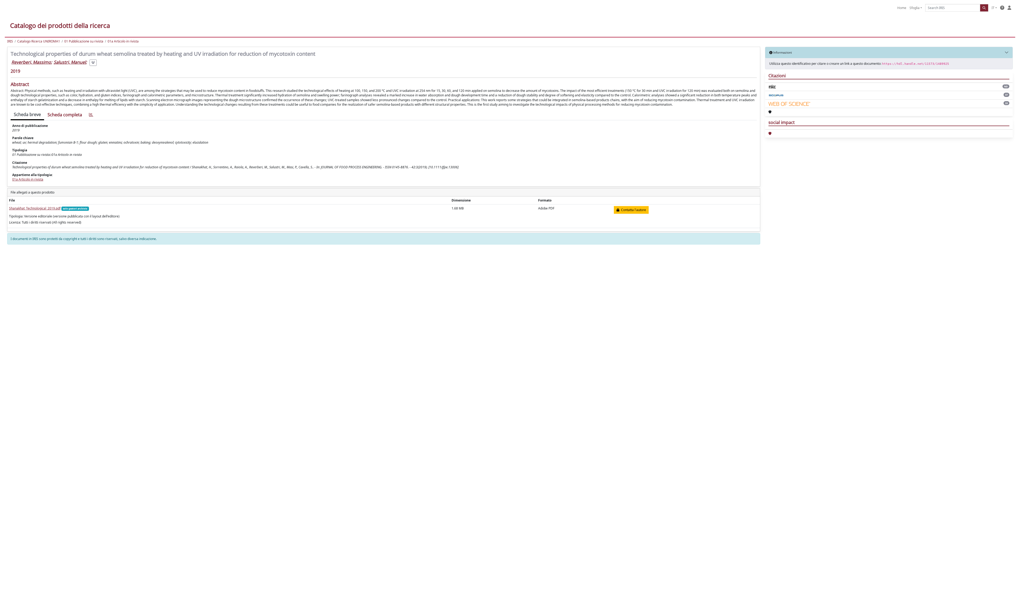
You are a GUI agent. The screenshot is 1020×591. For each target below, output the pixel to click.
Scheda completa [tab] (65, 115)
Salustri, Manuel (70, 62)
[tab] (91, 115)
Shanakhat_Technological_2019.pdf (35, 208)
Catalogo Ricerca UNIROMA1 (38, 41)
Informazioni (782, 52)
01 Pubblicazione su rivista (83, 41)
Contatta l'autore (632, 210)
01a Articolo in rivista (123, 41)
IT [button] (993, 8)
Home (901, 8)
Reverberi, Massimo (31, 62)
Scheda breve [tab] (27, 114)
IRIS (10, 41)
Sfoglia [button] (915, 8)
